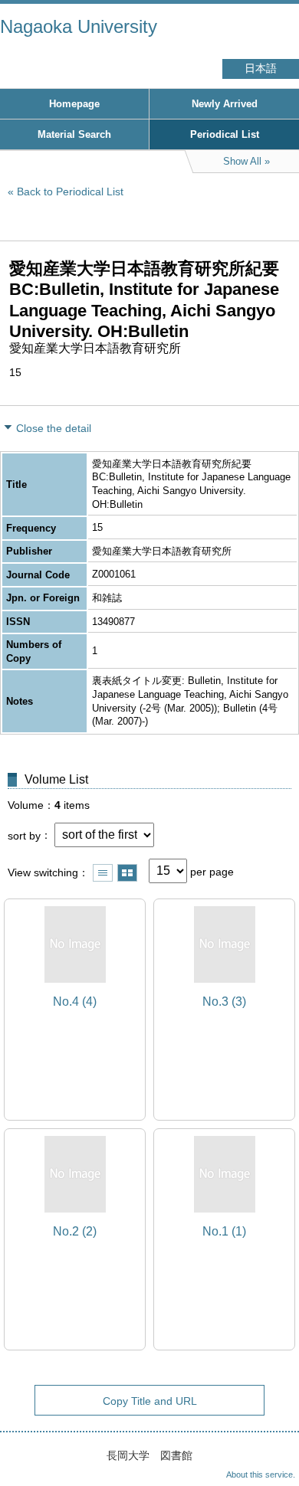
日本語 (261, 68)
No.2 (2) (75, 1231)
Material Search (74, 134)
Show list (103, 873)
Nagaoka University (78, 26)
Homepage (74, 104)
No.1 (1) (224, 1231)
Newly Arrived (225, 104)
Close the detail (53, 428)
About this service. (260, 1474)
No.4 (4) (75, 1001)
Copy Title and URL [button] (150, 1401)
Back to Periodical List (70, 191)
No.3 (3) (224, 1001)
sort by (24, 835)
